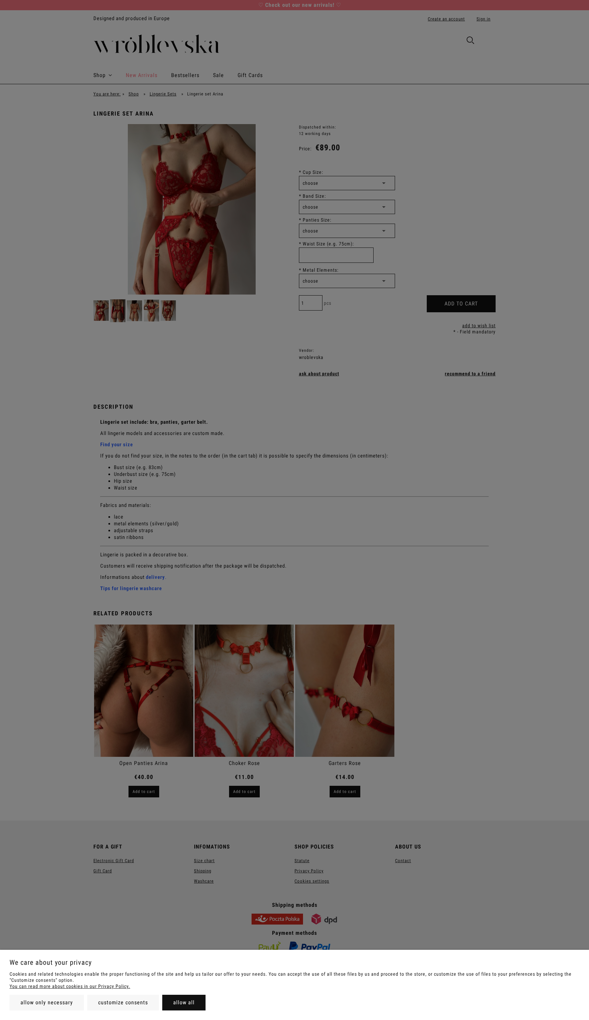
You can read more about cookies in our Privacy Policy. (70, 986)
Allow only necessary (46, 1002)
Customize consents (123, 1002)
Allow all (184, 1002)
